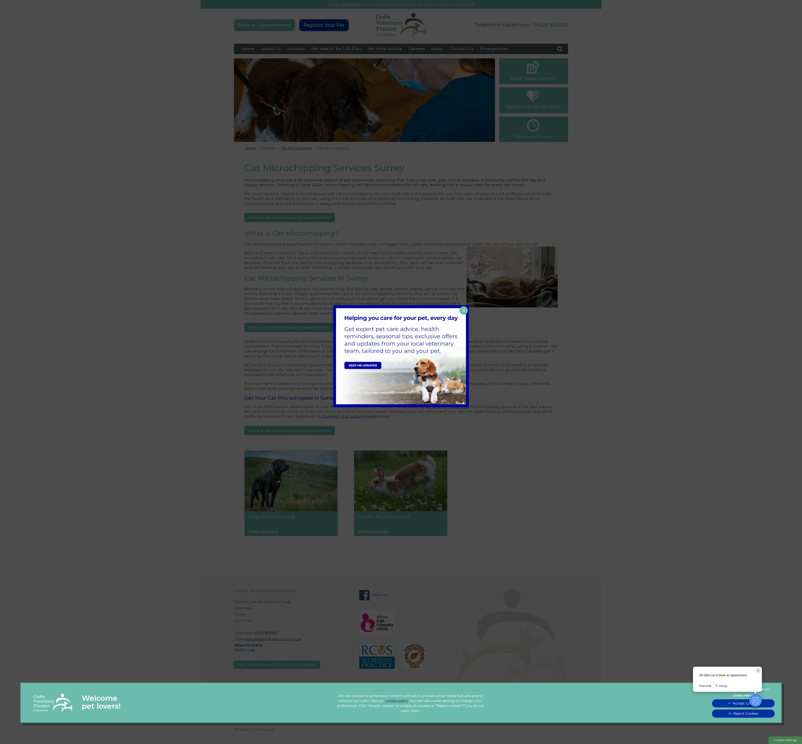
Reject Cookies (745, 714)
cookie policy (396, 701)
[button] (755, 700)
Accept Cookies (746, 703)
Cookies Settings (785, 740)
